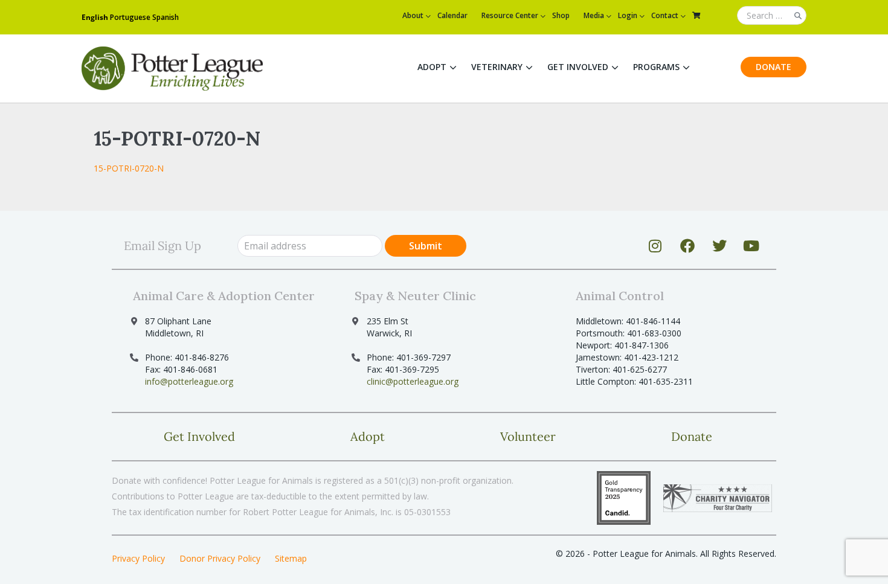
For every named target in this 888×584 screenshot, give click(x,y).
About (412, 15)
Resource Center (509, 15)
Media (594, 15)
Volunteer (528, 436)
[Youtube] (751, 245)
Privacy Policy (138, 558)
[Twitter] (719, 245)
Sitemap (291, 558)
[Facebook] (687, 245)
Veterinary (497, 66)
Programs (656, 66)
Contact (664, 15)
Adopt (431, 66)
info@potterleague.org (189, 381)
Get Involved (577, 66)
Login (627, 15)
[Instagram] (655, 245)
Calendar (452, 15)
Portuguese (130, 17)
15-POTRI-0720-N (129, 168)
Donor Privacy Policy (219, 558)
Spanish (165, 17)
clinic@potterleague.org (412, 381)
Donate (773, 66)
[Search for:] (771, 16)
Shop (561, 15)
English (95, 17)
